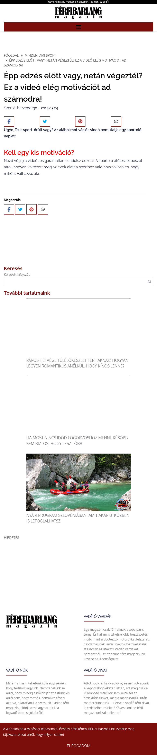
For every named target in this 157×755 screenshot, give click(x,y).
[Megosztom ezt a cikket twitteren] (45, 121)
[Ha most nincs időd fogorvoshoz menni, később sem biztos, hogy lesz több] (78, 432)
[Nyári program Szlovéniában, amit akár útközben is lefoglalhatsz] (78, 510)
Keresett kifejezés (17, 274)
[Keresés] (149, 281)
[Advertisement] (78, 568)
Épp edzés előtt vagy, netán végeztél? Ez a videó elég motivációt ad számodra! (65, 62)
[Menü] (78, 27)
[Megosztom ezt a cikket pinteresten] (80, 121)
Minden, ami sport (40, 55)
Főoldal (11, 55)
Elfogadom (78, 746)
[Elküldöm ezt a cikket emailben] (116, 121)
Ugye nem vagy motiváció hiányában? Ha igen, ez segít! (78, 1)
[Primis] (78, 20)
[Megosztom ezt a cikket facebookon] (9, 121)
